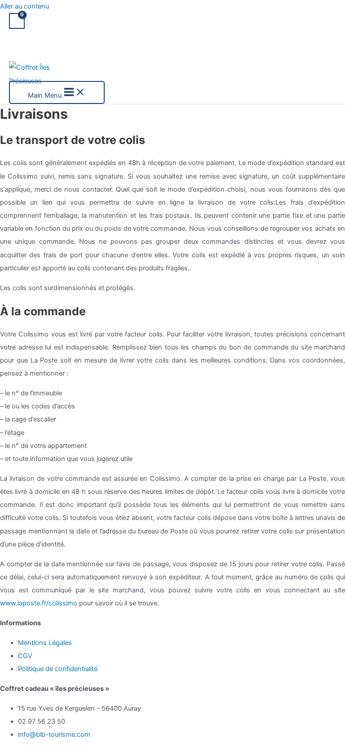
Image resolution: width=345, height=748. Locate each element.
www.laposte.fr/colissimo (38, 603)
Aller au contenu (24, 6)
